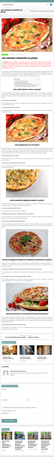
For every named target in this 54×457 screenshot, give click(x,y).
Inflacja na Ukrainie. (33, 337)
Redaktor (5, 355)
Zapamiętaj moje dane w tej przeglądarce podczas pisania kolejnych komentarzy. (20, 407)
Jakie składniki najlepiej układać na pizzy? (23, 83)
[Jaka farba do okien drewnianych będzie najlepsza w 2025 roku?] (44, 350)
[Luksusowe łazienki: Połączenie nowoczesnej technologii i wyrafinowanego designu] (9, 350)
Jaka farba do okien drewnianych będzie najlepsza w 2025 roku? (42, 358)
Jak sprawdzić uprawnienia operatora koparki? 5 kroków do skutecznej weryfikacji (20, 445)
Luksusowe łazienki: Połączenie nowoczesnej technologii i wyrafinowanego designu (8, 358)
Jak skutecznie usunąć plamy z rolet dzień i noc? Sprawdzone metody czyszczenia (45, 445)
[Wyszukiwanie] (47, 5)
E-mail (28, 400)
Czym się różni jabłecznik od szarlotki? (15, 337)
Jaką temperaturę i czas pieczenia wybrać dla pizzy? (25, 86)
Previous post (23, 335)
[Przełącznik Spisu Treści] (38, 79)
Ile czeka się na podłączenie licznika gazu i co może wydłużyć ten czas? (32, 444)
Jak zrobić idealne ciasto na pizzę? (22, 81)
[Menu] (51, 4)
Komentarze (4, 389)
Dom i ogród (5, 54)
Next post (30, 335)
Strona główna (34, 11)
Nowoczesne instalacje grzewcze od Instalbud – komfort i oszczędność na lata (25, 358)
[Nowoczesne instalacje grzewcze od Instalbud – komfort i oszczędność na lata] (27, 350)
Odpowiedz (12, 375)
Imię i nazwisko (5, 400)
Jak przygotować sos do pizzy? (21, 82)
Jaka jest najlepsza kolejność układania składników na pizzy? (27, 84)
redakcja (12, 54)
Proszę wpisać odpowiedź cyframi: (9, 410)
